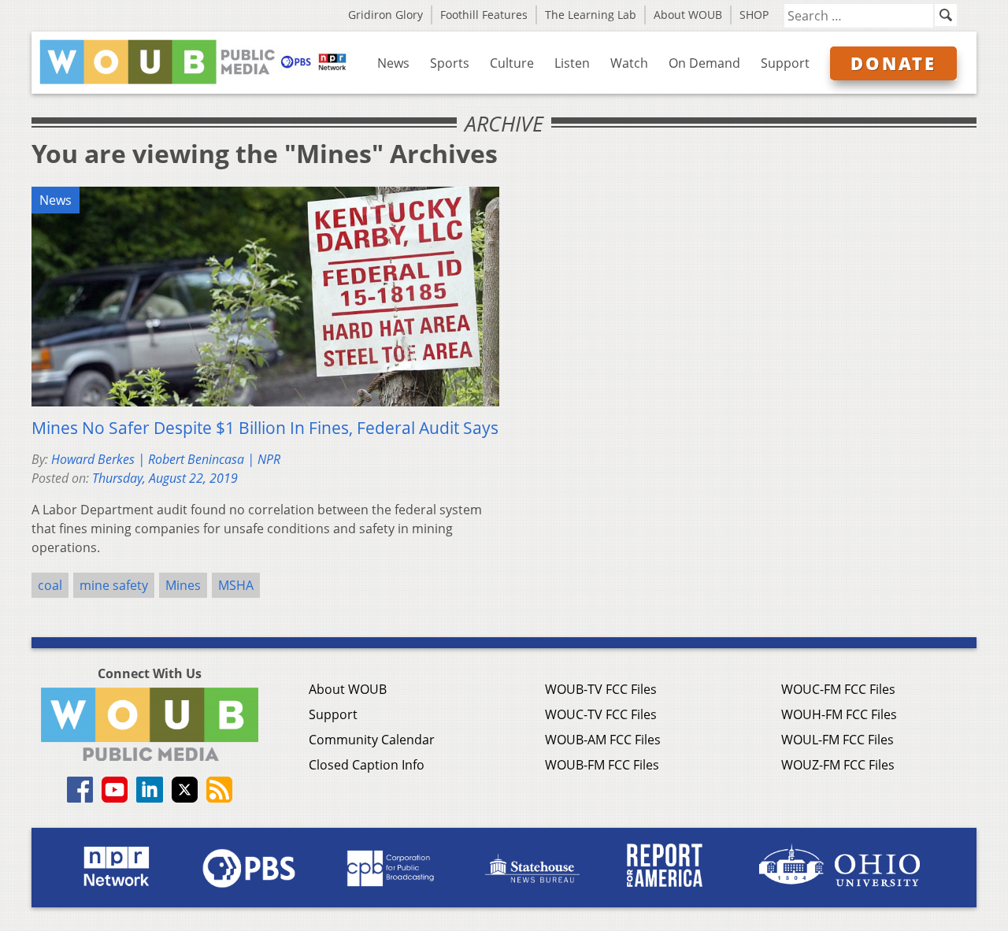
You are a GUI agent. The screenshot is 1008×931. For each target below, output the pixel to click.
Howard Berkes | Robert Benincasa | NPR (165, 459)
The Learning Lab (590, 14)
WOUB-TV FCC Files (601, 689)
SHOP (754, 14)
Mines (183, 585)
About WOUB (688, 14)
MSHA (236, 585)
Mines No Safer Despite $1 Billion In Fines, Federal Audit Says (265, 427)
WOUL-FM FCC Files (837, 739)
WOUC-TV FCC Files (601, 714)
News (393, 63)
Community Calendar (372, 739)
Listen (572, 63)
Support (785, 63)
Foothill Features (484, 14)
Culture (512, 63)
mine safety (114, 585)
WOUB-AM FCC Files (603, 739)
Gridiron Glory (385, 14)
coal (50, 585)
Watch (629, 63)
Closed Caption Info (366, 764)
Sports (449, 63)
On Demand (704, 63)
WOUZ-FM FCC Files (838, 764)
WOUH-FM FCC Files (839, 714)
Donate (893, 63)
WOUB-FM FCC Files (602, 764)
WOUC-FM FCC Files (838, 689)
